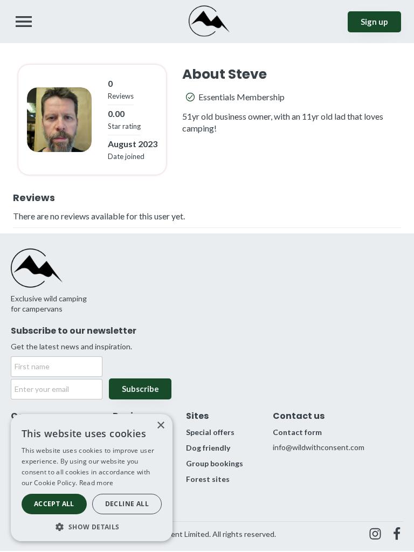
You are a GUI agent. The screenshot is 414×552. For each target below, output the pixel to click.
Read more (96, 482)
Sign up (374, 21)
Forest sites (208, 479)
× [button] (160, 426)
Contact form (297, 432)
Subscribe (140, 389)
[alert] (91, 477)
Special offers (210, 432)
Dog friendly (208, 447)
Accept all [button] (54, 503)
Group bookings (214, 463)
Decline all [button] (127, 503)
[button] (92, 525)
